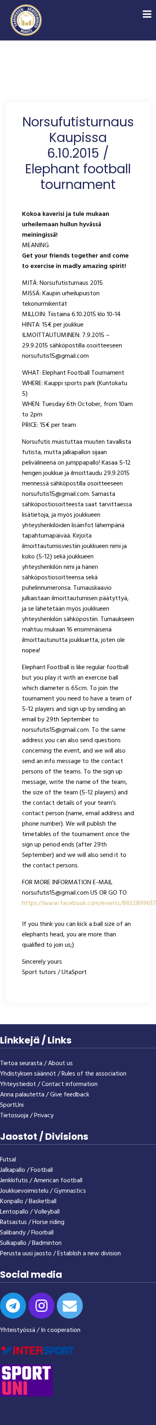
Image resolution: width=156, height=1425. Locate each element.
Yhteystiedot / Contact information (49, 1084)
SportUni (12, 1105)
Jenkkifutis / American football (41, 1180)
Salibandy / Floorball (27, 1233)
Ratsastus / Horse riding (32, 1222)
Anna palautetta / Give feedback (44, 1095)
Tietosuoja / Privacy (27, 1115)
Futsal (8, 1160)
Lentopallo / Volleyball (30, 1212)
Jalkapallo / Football (26, 1170)
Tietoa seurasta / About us (36, 1063)
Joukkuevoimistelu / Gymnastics (43, 1191)
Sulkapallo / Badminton (31, 1243)
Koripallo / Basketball (28, 1201)
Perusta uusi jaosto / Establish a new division (60, 1253)
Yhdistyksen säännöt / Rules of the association (63, 1074)
